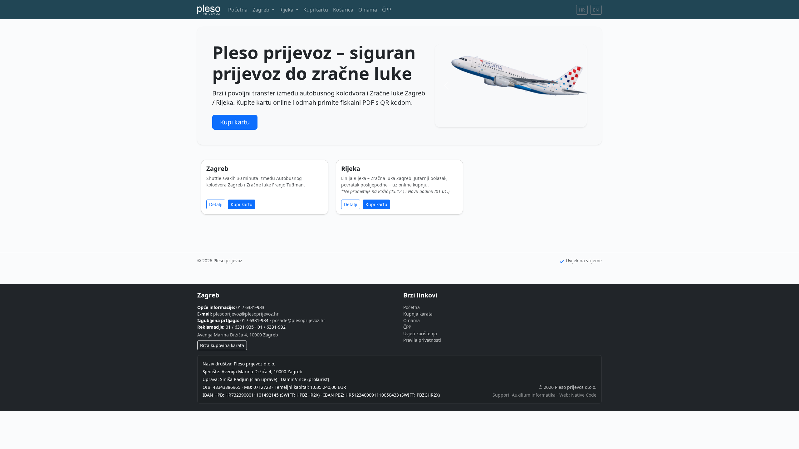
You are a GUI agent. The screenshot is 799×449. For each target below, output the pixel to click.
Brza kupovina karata (222, 345)
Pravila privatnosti (422, 340)
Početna (238, 9)
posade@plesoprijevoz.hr (298, 320)
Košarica (343, 9)
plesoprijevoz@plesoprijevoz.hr (246, 314)
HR (582, 10)
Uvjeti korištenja (420, 333)
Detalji (216, 204)
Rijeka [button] (287, 9)
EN (596, 10)
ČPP (386, 9)
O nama (367, 9)
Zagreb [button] (261, 9)
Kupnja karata (418, 314)
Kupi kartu (315, 9)
